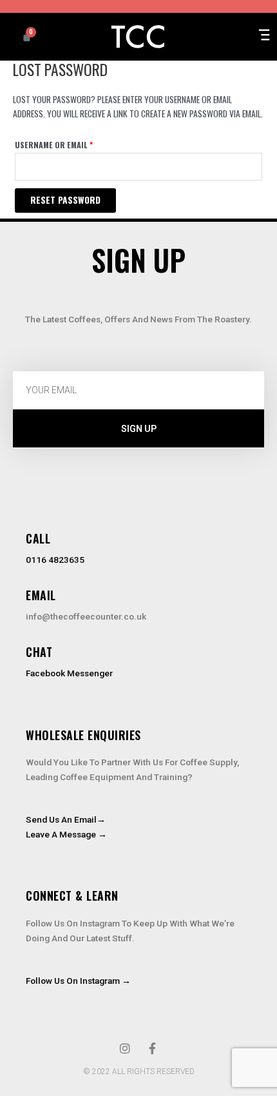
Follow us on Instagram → (78, 980)
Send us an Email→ (66, 819)
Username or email (71, 144)
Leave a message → (66, 834)
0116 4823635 (55, 559)
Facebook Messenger (69, 673)
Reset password (65, 199)
